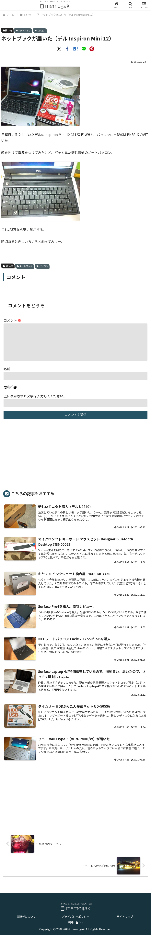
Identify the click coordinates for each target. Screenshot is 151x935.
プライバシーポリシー (75, 916)
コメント (12, 320)
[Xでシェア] (59, 48)
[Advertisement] (75, 456)
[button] (138, 704)
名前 (7, 368)
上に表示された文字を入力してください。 (35, 395)
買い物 (8, 30)
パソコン (41, 30)
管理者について (26, 916)
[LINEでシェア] (83, 48)
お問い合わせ (75, 922)
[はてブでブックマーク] (75, 48)
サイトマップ (125, 916)
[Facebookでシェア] (67, 48)
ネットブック (24, 30)
